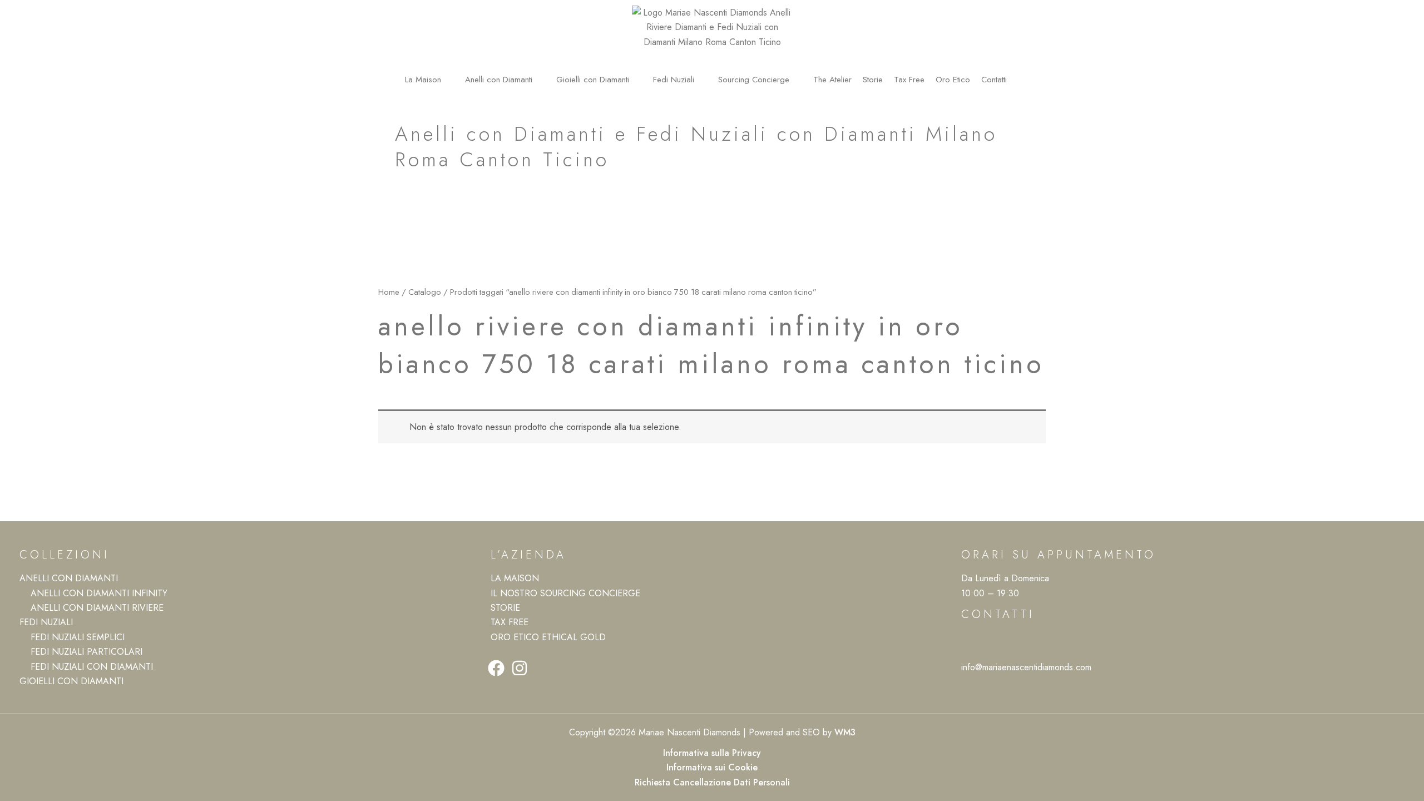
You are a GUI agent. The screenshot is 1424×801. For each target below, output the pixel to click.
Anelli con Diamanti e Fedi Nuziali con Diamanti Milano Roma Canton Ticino (696, 147)
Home (388, 292)
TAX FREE (509, 622)
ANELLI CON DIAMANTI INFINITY (99, 593)
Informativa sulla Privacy (712, 752)
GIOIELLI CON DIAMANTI (71, 681)
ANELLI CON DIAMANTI (68, 578)
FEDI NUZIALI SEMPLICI (78, 637)
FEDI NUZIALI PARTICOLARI (86, 651)
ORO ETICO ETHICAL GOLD (548, 637)
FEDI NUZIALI (46, 622)
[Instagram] (519, 668)
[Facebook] (496, 668)
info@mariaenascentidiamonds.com (1026, 667)
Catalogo (424, 292)
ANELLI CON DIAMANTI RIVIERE (97, 607)
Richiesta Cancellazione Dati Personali (712, 782)
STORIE (505, 607)
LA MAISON (515, 578)
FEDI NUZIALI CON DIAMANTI (92, 666)
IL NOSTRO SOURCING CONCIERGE (565, 593)
